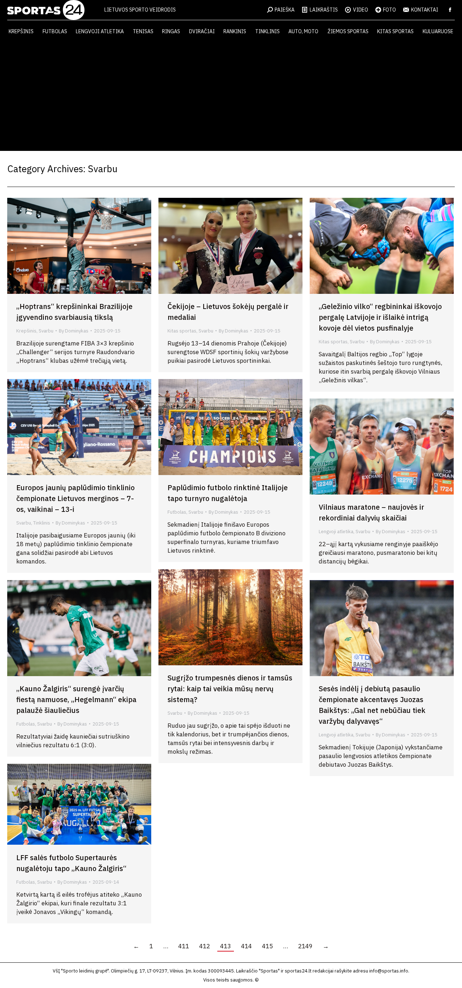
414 (246, 946)
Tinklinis (41, 523)
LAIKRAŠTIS (324, 9)
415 (267, 946)
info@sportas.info (388, 971)
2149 (305, 946)
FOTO (389, 9)
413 (225, 946)
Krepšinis (26, 331)
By (73, 331)
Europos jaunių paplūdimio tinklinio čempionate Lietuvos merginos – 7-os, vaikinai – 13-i (75, 498)
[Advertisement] (231, 96)
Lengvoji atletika (336, 531)
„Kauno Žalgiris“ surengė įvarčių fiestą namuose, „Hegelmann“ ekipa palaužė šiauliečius (76, 699)
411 (183, 946)
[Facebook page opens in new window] (450, 9)
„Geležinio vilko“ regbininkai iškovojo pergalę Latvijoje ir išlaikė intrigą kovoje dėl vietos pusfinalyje (380, 317)
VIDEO (360, 9)
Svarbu (46, 331)
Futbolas (176, 512)
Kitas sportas (181, 331)
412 (204, 946)
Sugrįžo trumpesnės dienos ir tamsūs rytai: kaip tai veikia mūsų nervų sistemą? (229, 688)
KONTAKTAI (424, 9)
